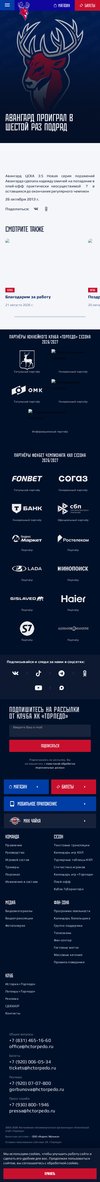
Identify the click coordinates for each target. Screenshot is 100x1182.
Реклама (11, 998)
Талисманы (62, 933)
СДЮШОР (12, 1006)
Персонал (12, 874)
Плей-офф (62, 882)
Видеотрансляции (19, 918)
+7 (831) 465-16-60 (30, 1040)
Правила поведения (69, 962)
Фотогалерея (15, 925)
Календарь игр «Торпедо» (73, 874)
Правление (13, 845)
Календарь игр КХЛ (68, 852)
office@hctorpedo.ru (31, 1046)
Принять (50, 1174)
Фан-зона (61, 902)
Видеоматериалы (18, 911)
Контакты (12, 1013)
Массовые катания (68, 955)
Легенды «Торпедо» (20, 991)
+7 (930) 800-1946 (29, 1104)
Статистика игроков (69, 867)
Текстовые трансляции (72, 845)
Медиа (10, 902)
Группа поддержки (68, 925)
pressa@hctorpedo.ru (32, 1110)
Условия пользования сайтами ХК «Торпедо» (33, 1142)
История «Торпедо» (20, 984)
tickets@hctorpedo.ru (32, 1067)
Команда (12, 837)
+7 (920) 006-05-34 (30, 1061)
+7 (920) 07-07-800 (30, 1083)
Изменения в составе (21, 882)
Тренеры (12, 867)
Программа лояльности (72, 911)
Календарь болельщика (72, 918)
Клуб (9, 975)
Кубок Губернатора (68, 889)
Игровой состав (17, 860)
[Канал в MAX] (61, 688)
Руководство (14, 852)
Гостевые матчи (66, 947)
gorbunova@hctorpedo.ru (36, 1089)
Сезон (58, 837)
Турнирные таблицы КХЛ (73, 860)
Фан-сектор (63, 940)
